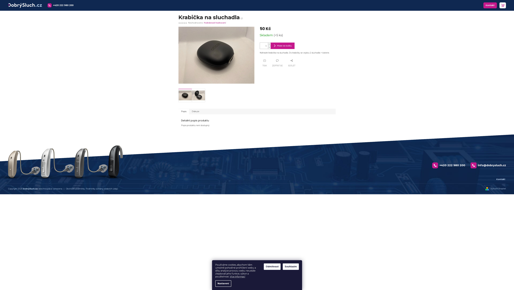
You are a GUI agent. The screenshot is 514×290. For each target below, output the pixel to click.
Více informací (237, 276)
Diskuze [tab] (195, 111)
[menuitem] (490, 5)
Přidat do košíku (284, 45)
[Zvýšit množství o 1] (269, 44)
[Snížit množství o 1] (269, 47)
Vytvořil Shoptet (498, 188)
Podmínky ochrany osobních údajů (102, 189)
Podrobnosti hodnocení (215, 23)
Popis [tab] (183, 111)
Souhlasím (291, 266)
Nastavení (223, 283)
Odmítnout (272, 266)
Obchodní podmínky (75, 189)
